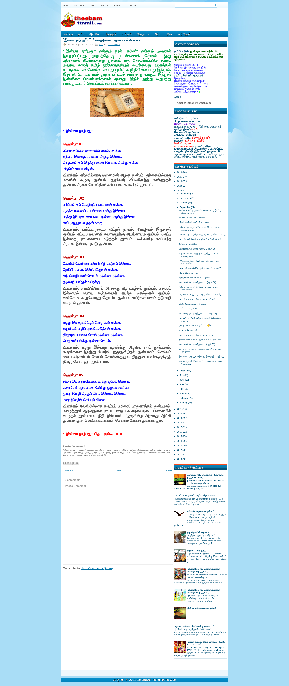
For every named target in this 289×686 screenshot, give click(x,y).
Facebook (79, 5)
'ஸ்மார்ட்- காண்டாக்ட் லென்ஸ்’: (192, 217)
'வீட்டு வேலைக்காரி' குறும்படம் (192, 304)
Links (92, 5)
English (132, 5)
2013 (179, 445)
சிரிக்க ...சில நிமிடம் (188, 244)
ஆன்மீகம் (94, 34)
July (182, 375)
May (182, 384)
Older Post (167, 470)
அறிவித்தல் (184, 34)
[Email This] (64, 463)
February (184, 398)
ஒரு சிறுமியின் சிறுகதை (198, 532)
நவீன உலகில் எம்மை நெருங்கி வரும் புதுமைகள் (200, 339)
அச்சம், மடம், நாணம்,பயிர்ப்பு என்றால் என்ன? (195, 495)
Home (66, 5)
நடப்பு (81, 34)
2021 (179, 409)
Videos (104, 5)
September (185, 207)
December (185, 193)
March (183, 393)
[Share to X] (71, 463)
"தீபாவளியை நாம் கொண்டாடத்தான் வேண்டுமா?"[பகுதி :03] (203, 591)
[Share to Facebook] (74, 463)
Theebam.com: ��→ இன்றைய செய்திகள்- (198, 126)
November (185, 198)
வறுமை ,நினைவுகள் (188, 330)
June (182, 380)
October (184, 202)
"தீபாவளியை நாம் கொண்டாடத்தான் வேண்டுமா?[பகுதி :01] (203, 570)
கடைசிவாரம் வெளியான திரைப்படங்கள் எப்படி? (200, 239)
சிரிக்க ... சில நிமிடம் (196, 550)
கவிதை (68, 34)
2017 (179, 427)
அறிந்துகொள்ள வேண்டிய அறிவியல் (195, 277)
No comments (114, 44)
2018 (179, 422)
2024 (179, 181)
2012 (179, 450)
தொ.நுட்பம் (143, 34)
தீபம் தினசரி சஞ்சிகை (186, 118)
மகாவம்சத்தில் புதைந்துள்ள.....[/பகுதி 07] (198, 313)
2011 (179, 454)
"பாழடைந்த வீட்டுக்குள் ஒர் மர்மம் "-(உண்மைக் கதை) (202, 234)
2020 (179, 413)
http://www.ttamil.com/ (188, 121)
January (184, 402)
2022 (179, 190)
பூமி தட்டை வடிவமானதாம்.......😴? (195, 325)
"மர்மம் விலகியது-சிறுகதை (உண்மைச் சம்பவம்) (200, 294)
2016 (179, 432)
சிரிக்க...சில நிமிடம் (188, 308)
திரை (170, 34)
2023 (179, 186)
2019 (179, 418)
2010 (179, 459)
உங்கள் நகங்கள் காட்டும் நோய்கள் (194, 222)
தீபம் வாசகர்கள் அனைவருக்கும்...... (203, 608)
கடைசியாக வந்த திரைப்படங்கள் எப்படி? (197, 299)
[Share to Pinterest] (77, 463)
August (183, 370)
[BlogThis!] (67, 463)
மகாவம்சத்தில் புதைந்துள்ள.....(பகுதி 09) (197, 248)
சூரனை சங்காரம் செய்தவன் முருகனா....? (194, 626)
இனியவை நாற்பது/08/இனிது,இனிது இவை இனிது (201, 356)
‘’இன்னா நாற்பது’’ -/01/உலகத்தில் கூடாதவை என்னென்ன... (102, 39)
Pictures (117, 5)
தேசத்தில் (111, 34)
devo (101, 44)
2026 (179, 172)
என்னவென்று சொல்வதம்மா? (200, 511)
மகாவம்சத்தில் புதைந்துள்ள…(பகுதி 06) (197, 344)
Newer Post (69, 470)
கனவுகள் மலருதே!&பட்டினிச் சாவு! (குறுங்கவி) (200, 268)
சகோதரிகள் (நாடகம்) (188, 273)
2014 (179, 441)
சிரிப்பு (158, 34)
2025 (179, 177)
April (182, 389)
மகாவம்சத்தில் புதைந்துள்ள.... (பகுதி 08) (197, 282)
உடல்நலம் (127, 34)
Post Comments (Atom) (97, 568)
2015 (179, 436)
